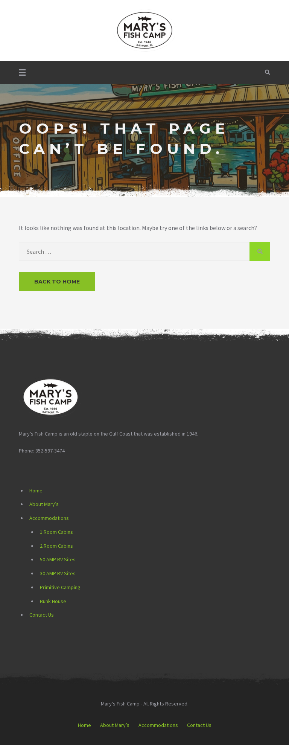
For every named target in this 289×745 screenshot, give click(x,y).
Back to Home (57, 281)
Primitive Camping (60, 587)
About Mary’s (44, 504)
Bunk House (53, 601)
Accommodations (49, 518)
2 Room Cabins (56, 545)
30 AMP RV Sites (58, 573)
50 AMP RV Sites (58, 559)
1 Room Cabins (56, 532)
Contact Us (41, 614)
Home (36, 490)
